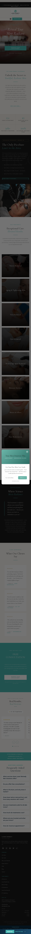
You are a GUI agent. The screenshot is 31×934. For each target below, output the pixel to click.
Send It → (22, 477)
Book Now (10, 931)
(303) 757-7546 (19, 931)
